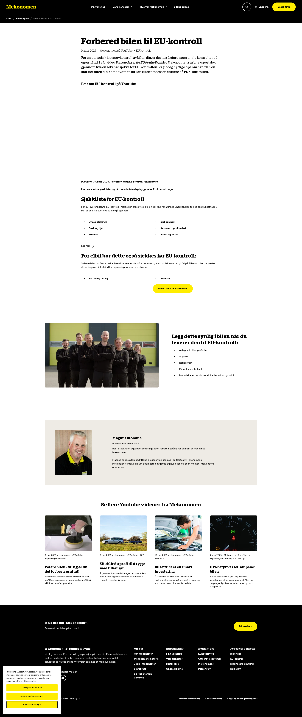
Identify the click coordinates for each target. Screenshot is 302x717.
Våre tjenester (121, 6)
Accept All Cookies (32, 688)
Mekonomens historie (146, 658)
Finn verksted (97, 6)
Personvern (204, 668)
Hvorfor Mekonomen (152, 6)
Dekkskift (235, 668)
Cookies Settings (32, 704)
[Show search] (246, 7)
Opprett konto (174, 668)
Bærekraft (140, 668)
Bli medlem (245, 626)
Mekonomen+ (206, 663)
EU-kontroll (236, 658)
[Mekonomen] (21, 7)
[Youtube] (63, 678)
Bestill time (284, 6)
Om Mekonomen (143, 653)
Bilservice (235, 653)
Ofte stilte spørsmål (209, 658)
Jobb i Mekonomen (145, 663)
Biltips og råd (181, 6)
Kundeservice (206, 653)
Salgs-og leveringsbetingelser (242, 698)
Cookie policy (30, 681)
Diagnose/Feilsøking (242, 663)
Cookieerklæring (213, 698)
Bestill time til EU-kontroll (172, 288)
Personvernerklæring (189, 698)
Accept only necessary (32, 696)
